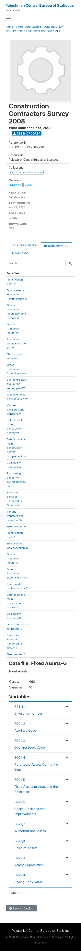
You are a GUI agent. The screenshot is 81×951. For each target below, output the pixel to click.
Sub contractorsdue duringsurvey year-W (17, 384)
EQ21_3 (19, 741)
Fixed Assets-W (16, 526)
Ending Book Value (28, 882)
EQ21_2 (19, 724)
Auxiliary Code (25, 730)
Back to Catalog (22, 908)
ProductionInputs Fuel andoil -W (16, 343)
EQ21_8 (19, 841)
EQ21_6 (19, 802)
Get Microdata (28, 133)
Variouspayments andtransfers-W (15, 409)
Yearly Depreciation (29, 865)
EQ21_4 (19, 757)
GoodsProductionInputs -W (13, 328)
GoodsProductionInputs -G (13, 558)
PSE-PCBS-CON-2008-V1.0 (44, 31)
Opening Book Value (29, 747)
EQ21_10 (20, 875)
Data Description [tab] (56, 246)
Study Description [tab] (25, 245)
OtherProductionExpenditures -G (17, 573)
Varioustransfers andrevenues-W (15, 516)
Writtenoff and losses (30, 831)
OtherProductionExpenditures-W (16, 369)
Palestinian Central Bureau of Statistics (40, 5)
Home (9, 26)
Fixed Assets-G (16, 654)
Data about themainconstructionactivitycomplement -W (16, 448)
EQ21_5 (19, 780)
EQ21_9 (19, 858)
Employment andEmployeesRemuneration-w (17, 294)
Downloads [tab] (20, 253)
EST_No (20, 707)
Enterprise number (28, 713)
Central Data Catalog (28, 26)
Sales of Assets (25, 848)
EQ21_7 (19, 824)
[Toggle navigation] (8, 17)
